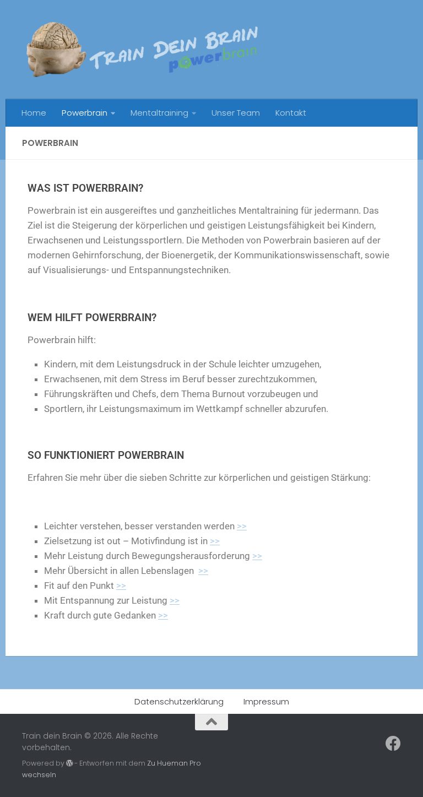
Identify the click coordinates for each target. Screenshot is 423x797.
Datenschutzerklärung (179, 701)
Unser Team (236, 112)
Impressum (266, 701)
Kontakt (290, 112)
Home (33, 112)
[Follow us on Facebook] (393, 743)
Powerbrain (84, 112)
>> (242, 526)
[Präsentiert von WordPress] (69, 763)
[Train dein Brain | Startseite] (141, 49)
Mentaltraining (159, 112)
